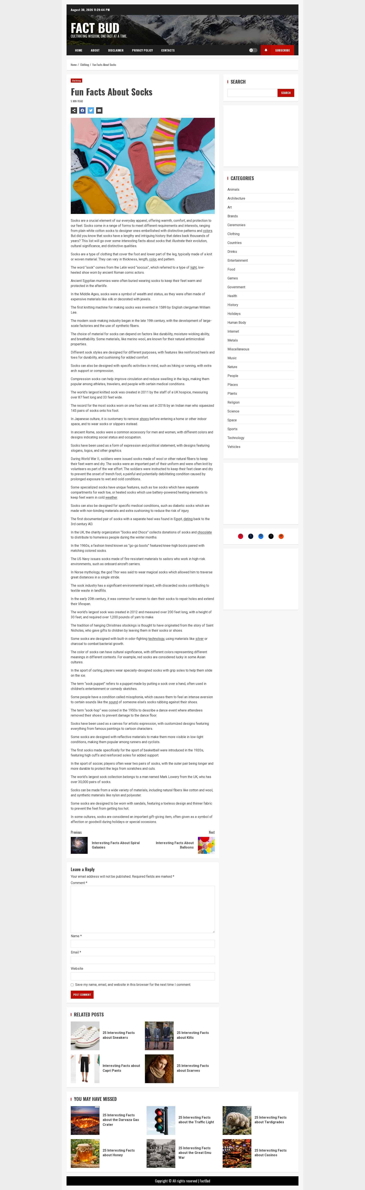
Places (232, 385)
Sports (232, 429)
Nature (232, 367)
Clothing (76, 80)
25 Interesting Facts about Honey (85, 1153)
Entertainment (237, 260)
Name (76, 936)
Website (77, 969)
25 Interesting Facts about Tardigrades (237, 1120)
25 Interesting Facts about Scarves (159, 1068)
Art (229, 207)
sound (113, 702)
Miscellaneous (238, 349)
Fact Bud (95, 27)
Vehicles (233, 447)
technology (156, 639)
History (232, 305)
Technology (235, 438)
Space (232, 420)
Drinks (232, 252)
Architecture (236, 198)
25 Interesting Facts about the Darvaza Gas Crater (85, 1120)
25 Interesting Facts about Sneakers (85, 1035)
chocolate (204, 532)
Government (236, 287)
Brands (232, 216)
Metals (232, 340)
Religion (233, 402)
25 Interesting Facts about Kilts (159, 1035)
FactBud (205, 1180)
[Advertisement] (260, 135)
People (232, 376)
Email (76, 952)
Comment (79, 883)
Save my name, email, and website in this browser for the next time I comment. (133, 985)
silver (199, 639)
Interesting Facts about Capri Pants (85, 1068)
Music (232, 358)
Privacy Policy (142, 50)
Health (232, 296)
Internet (233, 331)
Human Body (236, 323)
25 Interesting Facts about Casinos (237, 1153)
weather (111, 497)
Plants (232, 394)
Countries (234, 243)
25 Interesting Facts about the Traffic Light (161, 1120)
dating (188, 519)
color (152, 259)
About (95, 50)
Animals (233, 190)
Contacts (168, 50)
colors (207, 231)
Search (238, 82)
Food (231, 269)
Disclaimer (116, 50)
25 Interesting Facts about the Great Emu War (161, 1153)
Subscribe (282, 50)
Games (232, 278)
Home (78, 50)
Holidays (234, 314)
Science (233, 411)
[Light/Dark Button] (253, 50)
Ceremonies (236, 225)
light (193, 267)
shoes (144, 419)
